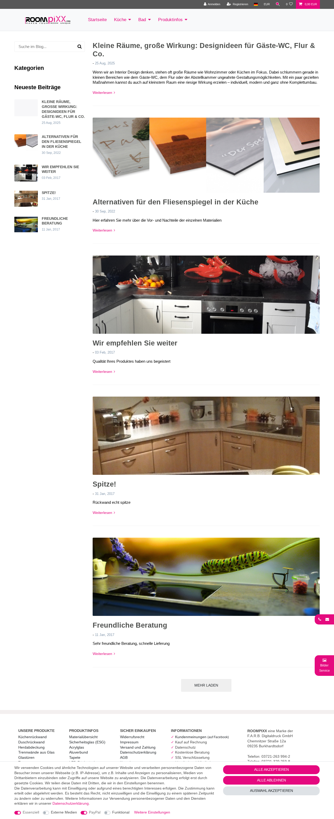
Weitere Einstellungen (152, 812)
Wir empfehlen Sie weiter (135, 343)
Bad (142, 19)
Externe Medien (64, 812)
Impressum (129, 742)
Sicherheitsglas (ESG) (87, 742)
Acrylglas (76, 747)
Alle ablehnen (271, 780)
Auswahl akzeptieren (271, 790)
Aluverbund (78, 752)
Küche (120, 19)
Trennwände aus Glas (36, 752)
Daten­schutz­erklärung (138, 752)
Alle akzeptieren (271, 769)
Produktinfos (170, 19)
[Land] (256, 4)
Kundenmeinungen (202, 737)
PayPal (94, 812)
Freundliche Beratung (130, 625)
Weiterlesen (102, 92)
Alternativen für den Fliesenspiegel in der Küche (175, 202)
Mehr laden (206, 685)
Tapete (74, 757)
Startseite (97, 19)
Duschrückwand (31, 742)
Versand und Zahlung (138, 747)
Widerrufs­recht (132, 737)
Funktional (120, 812)
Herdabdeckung (31, 747)
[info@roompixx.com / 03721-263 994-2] (324, 619)
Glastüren (26, 757)
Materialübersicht (83, 737)
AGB (124, 757)
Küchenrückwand (32, 737)
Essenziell (31, 812)
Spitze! (104, 484)
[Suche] (278, 4)
